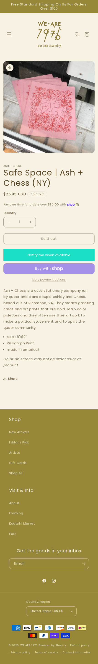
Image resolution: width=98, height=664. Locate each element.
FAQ (12, 534)
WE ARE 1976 (29, 645)
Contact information (76, 652)
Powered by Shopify (52, 645)
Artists (14, 452)
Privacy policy (20, 652)
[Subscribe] (84, 563)
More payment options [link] (49, 279)
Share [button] (13, 378)
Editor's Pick (19, 442)
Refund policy (80, 645)
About (14, 503)
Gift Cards (18, 463)
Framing (16, 513)
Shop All (16, 473)
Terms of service (46, 652)
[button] (9, 34)
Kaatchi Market (22, 523)
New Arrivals (19, 432)
